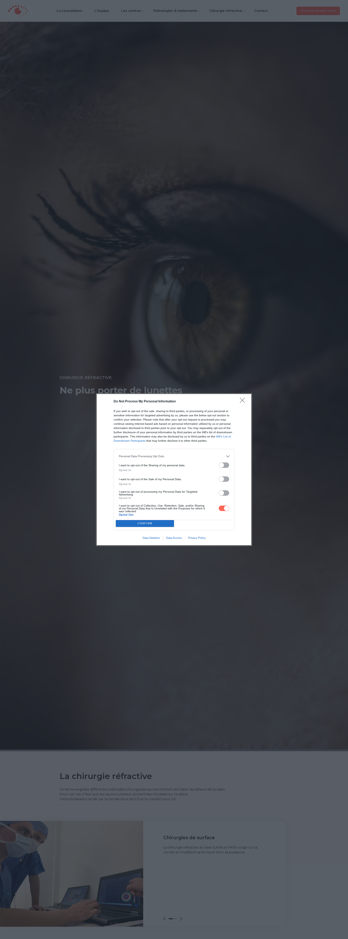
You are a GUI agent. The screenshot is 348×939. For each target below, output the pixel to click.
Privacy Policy (197, 537)
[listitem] (174, 456)
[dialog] (174, 469)
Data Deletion (151, 537)
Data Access (174, 537)
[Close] (244, 401)
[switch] (224, 465)
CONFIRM (145, 523)
